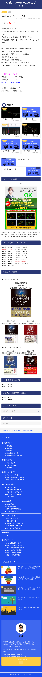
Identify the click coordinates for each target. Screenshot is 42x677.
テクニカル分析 (9, 484)
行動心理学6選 (11, 521)
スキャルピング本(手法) (14, 550)
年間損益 (9, 450)
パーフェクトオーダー (13, 489)
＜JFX (20, 184)
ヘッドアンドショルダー (14, 494)
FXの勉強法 (10, 504)
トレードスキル (11, 465)
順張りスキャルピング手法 (15, 477)
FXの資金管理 (11, 506)
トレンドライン (11, 487)
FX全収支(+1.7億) (12, 453)
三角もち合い (10, 496)
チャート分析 (10, 463)
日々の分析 (8, 460)
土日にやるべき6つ (12, 511)
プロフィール (9, 540)
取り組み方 (10, 467)
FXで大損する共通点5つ (14, 526)
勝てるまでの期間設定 (13, 509)
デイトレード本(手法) (13, 552)
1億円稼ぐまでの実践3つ (14, 523)
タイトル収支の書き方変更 (15, 547)
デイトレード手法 (12, 475)
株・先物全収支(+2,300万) (15, 455)
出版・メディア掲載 (13, 555)
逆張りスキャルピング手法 (15, 480)
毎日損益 (9, 446)
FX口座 (6, 532)
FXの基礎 (7, 501)
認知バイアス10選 (12, 518)
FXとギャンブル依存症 (14, 528)
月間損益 (9, 448)
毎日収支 (4, 12)
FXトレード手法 (10, 472)
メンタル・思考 (9, 515)
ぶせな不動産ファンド (13, 543)
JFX (7, 535)
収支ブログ (11, 430)
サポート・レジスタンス (14, 492)
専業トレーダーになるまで (15, 545)
